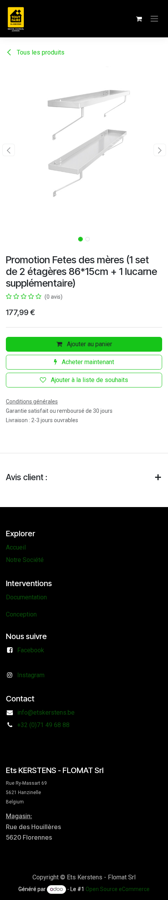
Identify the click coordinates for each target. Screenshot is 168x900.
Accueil (16, 547)
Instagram (31, 675)
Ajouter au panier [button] (88, 344)
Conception (21, 614)
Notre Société (25, 560)
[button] (8, 150)
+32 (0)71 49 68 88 (43, 725)
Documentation (26, 597)
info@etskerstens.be (46, 712)
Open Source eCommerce (118, 889)
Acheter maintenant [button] (87, 362)
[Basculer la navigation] (154, 19)
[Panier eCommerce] (139, 18)
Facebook (30, 650)
